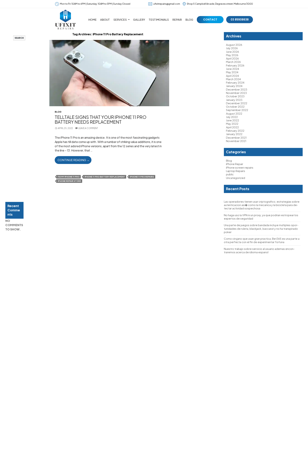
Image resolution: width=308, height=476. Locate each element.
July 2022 (232, 117)
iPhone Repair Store (69, 181)
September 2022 (237, 110)
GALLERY (139, 19)
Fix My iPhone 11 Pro (68, 177)
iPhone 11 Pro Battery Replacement (104, 177)
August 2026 (234, 44)
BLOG (189, 19)
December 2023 (236, 89)
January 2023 (234, 99)
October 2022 (235, 106)
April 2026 (232, 58)
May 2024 (232, 72)
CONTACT (210, 19)
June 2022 (232, 120)
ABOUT (105, 19)
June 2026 (232, 51)
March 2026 (233, 61)
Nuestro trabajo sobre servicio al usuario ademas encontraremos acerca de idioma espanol (259, 250)
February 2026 (235, 65)
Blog (58, 111)
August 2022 (234, 113)
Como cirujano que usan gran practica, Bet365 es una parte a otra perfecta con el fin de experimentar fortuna (261, 240)
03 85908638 (240, 19)
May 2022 (232, 123)
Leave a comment (88, 128)
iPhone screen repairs (239, 167)
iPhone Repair (234, 164)
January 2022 (234, 134)
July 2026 (232, 48)
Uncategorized (235, 177)
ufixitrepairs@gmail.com (166, 3)
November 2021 (236, 141)
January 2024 (234, 86)
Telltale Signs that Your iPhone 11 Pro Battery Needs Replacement (101, 119)
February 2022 (235, 130)
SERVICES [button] (120, 19)
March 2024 (233, 79)
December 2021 (236, 137)
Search (9, 33)
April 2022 (232, 127)
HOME (92, 19)
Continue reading (74, 161)
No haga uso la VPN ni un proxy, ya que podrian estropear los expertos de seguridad (13, 99)
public (230, 174)
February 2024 (235, 82)
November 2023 (236, 92)
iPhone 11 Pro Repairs (142, 177)
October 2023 (235, 96)
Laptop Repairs (235, 171)
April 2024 (232, 75)
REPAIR (177, 19)
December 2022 (236, 103)
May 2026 (232, 55)
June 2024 (232, 68)
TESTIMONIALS (159, 19)
